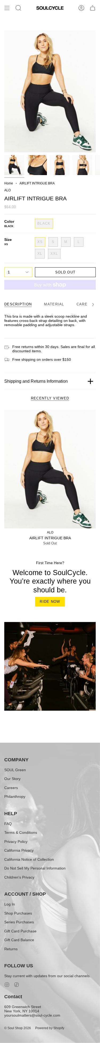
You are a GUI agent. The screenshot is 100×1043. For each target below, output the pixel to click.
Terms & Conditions (20, 832)
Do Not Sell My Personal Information (35, 868)
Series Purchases (19, 922)
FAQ (8, 824)
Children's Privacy (19, 877)
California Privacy (19, 850)
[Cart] (92, 8)
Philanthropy (14, 796)
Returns (11, 949)
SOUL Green (15, 770)
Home (8, 183)
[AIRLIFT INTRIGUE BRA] (50, 469)
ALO (7, 190)
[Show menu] (7, 8)
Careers (11, 788)
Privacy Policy (15, 841)
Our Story (12, 779)
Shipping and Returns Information (36, 381)
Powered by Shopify (49, 1028)
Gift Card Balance (19, 940)
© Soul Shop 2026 (17, 1028)
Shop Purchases (18, 913)
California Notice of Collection (29, 859)
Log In (9, 904)
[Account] (81, 8)
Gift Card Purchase (20, 931)
